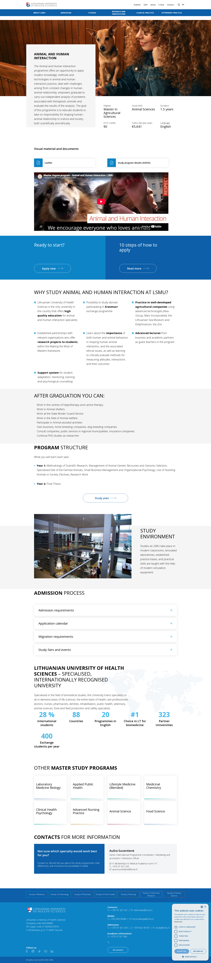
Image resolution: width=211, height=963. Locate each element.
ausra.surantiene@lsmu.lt (124, 869)
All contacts (118, 950)
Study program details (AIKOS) (134, 162)
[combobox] (202, 907)
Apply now (49, 268)
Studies (92, 12)
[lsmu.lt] (41, 4)
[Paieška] (179, 4)
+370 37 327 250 (120, 866)
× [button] (205, 907)
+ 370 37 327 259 (119, 927)
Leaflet (48, 162)
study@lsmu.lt (163, 927)
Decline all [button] (198, 951)
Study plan (102, 498)
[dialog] (190, 932)
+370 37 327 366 (118, 936)
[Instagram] (33, 951)
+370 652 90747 (142, 927)
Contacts (170, 5)
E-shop (161, 5)
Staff (145, 5)
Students (137, 5)
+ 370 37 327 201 (119, 910)
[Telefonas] (108, 942)
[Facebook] (26, 951)
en (183, 4)
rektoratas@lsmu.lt (143, 910)
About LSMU (39, 12)
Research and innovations (119, 12)
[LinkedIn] (52, 951)
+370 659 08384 (118, 918)
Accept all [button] (181, 951)
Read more (134, 268)
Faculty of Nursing (128, 894)
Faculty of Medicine (37, 894)
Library (153, 5)
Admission (66, 12)
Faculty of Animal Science (174, 894)
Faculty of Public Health (105, 894)
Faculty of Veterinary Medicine (151, 894)
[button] (190, 956)
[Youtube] (45, 951)
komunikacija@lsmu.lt (143, 918)
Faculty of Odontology (60, 894)
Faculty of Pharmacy (82, 894)
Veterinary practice (172, 12)
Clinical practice (145, 12)
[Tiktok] (39, 951)
